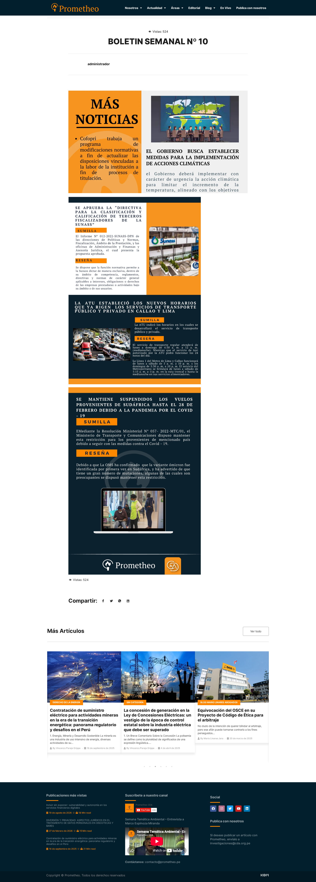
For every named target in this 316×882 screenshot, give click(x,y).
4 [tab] (161, 766)
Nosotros (131, 8)
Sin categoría (135, 702)
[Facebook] (213, 808)
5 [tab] (166, 766)
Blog (208, 8)
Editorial (194, 8)
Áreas (175, 8)
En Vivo (225, 8)
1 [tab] (144, 766)
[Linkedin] (247, 808)
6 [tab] (172, 766)
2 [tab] (150, 766)
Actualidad (154, 8)
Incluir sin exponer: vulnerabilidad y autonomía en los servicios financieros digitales (76, 806)
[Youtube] (238, 808)
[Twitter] (230, 808)
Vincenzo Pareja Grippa (68, 748)
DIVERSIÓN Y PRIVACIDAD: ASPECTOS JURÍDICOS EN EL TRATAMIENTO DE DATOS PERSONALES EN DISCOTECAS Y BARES (79, 823)
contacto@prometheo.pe (162, 862)
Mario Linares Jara (213, 738)
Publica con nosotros (251, 8)
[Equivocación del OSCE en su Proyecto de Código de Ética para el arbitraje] (232, 677)
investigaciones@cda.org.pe (230, 843)
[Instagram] (222, 808)
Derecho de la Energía (66, 702)
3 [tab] (155, 766)
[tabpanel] (84, 702)
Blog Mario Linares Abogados (219, 702)
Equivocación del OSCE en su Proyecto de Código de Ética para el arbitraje (230, 715)
